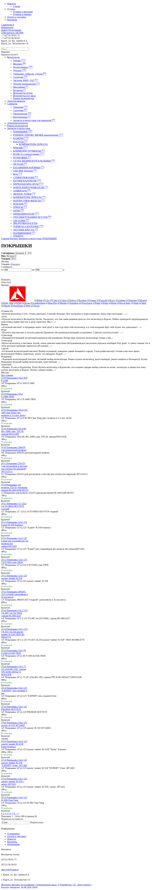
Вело (17, 174)
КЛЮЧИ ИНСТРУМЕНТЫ (29, 151)
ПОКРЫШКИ (22, 131)
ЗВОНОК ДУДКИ (24, 194)
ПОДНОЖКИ (22, 157)
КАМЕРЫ (20, 138)
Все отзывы (7, 375)
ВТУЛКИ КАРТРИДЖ (27, 180)
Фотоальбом (13, 844)
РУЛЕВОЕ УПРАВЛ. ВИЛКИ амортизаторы (38, 135)
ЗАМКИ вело (22, 190)
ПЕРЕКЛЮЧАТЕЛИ (26, 214)
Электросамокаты (16, 101)
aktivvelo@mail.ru (10, 869)
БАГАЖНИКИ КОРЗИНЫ (28, 167)
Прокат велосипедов (23, 98)
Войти (4, 30)
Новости (11, 839)
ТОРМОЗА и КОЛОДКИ (28, 226)
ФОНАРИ (20, 204)
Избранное (7, 27)
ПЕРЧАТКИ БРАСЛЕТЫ (28, 184)
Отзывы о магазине (23, 11)
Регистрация (14, 30)
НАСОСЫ (20, 141)
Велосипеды (13, 57)
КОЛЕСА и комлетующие (28, 154)
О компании (13, 833)
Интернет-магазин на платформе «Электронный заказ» (29, 884)
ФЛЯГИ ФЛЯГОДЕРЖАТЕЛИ (30, 187)
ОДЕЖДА (18, 236)
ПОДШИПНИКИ (24, 233)
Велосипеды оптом (23, 93)
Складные (20, 77)
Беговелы (19, 90)
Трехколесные (22, 113)
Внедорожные (21, 117)
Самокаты (12, 103)
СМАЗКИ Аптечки (25, 171)
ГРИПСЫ (20, 207)
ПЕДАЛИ (20, 164)
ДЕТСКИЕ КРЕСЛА (25, 229)
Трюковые (20, 107)
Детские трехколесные (26, 84)
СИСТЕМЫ (21, 220)
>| (18, 813)
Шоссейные (20, 87)
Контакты (12, 841)
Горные (19, 60)
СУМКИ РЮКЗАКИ (25, 177)
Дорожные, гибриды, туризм (29, 74)
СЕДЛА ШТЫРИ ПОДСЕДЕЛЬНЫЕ (34, 161)
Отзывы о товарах (22, 14)
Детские (19, 70)
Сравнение (7, 24)
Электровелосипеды (17, 123)
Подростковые (23, 67)
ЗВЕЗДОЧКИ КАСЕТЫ (25, 223)
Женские (19, 64)
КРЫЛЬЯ (20, 147)
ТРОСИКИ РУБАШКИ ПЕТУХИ (32, 217)
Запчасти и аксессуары (18, 128)
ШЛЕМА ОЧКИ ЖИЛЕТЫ (29, 200)
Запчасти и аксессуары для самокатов (34, 120)
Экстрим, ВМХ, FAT (25, 80)
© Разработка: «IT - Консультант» (75, 884)
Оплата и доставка (16, 836)
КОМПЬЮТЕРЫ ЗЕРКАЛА (33, 144)
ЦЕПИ (18, 210)
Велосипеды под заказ (24, 95)
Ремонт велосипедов (17, 125)
